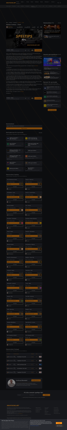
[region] (33, 424)
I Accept (58, 423)
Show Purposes (59, 425)
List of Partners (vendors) (34, 425)
